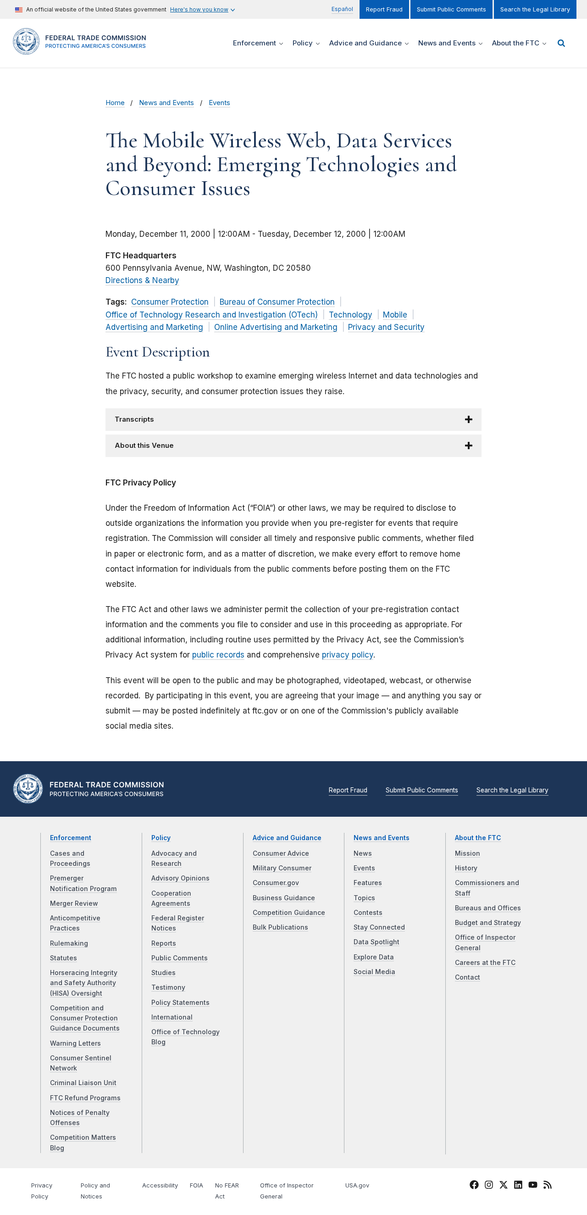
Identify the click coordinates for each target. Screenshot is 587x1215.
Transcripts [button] (134, 419)
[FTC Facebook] (474, 1186)
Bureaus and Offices (488, 908)
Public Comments (179, 958)
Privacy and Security (386, 327)
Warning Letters (75, 1043)
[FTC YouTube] (532, 1186)
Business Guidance (284, 898)
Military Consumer (282, 868)
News (363, 853)
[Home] (82, 49)
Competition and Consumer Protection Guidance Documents (85, 1018)
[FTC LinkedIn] (518, 1186)
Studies (163, 972)
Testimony (168, 987)
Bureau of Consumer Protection (277, 302)
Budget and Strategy (488, 922)
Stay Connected (379, 927)
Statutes (63, 958)
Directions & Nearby (142, 280)
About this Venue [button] (144, 445)
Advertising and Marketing (154, 327)
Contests (368, 912)
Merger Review (74, 903)
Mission (467, 853)
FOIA (196, 1185)
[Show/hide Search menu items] (561, 43)
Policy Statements (180, 1002)
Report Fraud (384, 9)
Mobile (395, 314)
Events (219, 103)
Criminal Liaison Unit (83, 1083)
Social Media (374, 971)
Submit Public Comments (451, 9)
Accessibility (160, 1185)
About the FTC (478, 838)
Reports (163, 943)
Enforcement (70, 838)
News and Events (166, 103)
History (466, 868)
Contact (467, 977)
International (172, 1017)
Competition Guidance (289, 912)
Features (368, 882)
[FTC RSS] (547, 1186)
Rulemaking (69, 943)
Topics (364, 898)
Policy (161, 838)
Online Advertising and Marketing (276, 327)
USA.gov (357, 1185)
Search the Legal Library (535, 9)
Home (115, 103)
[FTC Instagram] (488, 1186)
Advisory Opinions (180, 878)
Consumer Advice (281, 853)
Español (342, 9)
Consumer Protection (170, 302)
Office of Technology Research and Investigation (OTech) (211, 314)
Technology (350, 314)
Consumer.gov (276, 882)
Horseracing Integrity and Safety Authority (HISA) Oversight (83, 983)
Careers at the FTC (485, 962)
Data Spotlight (376, 942)
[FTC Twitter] (503, 1185)
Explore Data (374, 957)
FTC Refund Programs (85, 1098)
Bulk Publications (280, 927)
